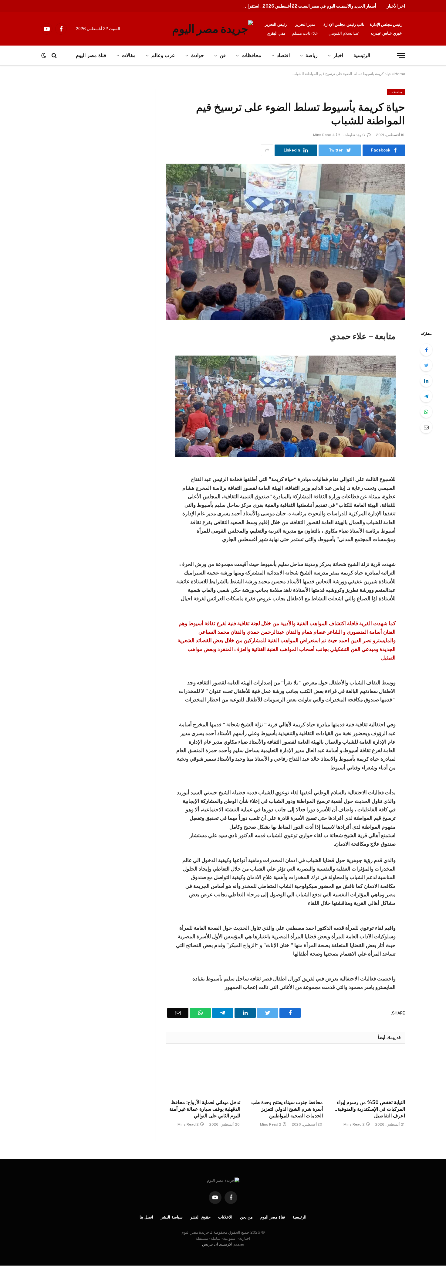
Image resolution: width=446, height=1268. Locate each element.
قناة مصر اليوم (272, 1217)
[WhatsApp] (426, 412)
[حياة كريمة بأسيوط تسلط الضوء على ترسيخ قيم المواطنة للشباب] (285, 242)
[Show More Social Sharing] (267, 150)
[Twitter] (426, 365)
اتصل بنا (146, 1217)
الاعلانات (225, 1217)
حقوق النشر (200, 1217)
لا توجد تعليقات (354, 135)
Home (399, 74)
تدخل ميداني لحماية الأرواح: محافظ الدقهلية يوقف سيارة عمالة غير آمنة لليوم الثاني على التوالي (204, 1109)
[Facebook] (426, 350)
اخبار (338, 55)
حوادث (197, 55)
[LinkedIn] (426, 381)
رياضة (312, 55)
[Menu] (401, 56)
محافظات (251, 55)
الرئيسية (361, 55)
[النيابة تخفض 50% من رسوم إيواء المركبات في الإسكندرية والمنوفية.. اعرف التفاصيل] (368, 1073)
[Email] (426, 427)
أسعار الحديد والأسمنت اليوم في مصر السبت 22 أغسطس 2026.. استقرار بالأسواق (308, 6)
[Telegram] (426, 396)
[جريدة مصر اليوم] (212, 28)
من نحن (246, 1217)
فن (223, 55)
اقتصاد (283, 55)
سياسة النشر (172, 1217)
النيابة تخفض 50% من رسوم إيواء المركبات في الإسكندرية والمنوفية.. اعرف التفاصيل (370, 1109)
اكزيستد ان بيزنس (217, 1244)
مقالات (129, 55)
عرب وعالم (163, 55)
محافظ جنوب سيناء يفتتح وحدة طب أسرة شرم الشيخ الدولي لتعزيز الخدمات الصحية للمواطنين (287, 1109)
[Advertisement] (63, 134)
